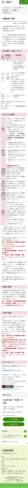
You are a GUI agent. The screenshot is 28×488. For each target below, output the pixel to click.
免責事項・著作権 (10, 478)
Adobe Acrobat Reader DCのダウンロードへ (13, 387)
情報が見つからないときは (10, 441)
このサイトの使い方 (14, 479)
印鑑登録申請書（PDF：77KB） (11, 370)
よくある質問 (14, 419)
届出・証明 (6, 10)
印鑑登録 (14, 10)
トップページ (6, 7)
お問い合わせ (19, 480)
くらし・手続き (17, 7)
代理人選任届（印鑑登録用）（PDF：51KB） (14, 367)
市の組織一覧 (14, 424)
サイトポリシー (9, 480)
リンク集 (20, 478)
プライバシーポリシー (14, 476)
